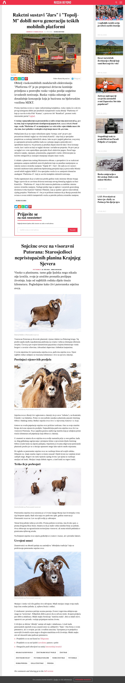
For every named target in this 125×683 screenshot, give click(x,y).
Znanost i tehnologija (34, 32)
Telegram (77, 78)
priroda (50, 663)
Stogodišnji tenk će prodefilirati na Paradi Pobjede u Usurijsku (108, 139)
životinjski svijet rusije (46, 652)
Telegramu (44, 639)
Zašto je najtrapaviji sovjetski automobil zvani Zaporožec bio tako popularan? (109, 100)
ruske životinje (58, 658)
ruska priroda (21, 663)
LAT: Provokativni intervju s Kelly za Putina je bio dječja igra (109, 199)
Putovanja (37, 269)
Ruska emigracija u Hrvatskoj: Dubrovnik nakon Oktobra (108, 177)
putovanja (72, 658)
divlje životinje (37, 663)
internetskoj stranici (53, 647)
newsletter (42, 643)
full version (48, 671)
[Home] (4, 2)
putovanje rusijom (41, 658)
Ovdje (56, 680)
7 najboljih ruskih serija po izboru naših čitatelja (109, 24)
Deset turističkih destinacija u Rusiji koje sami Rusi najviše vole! (109, 61)
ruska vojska (21, 201)
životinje (63, 652)
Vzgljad (32, 116)
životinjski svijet (23, 658)
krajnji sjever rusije (24, 652)
